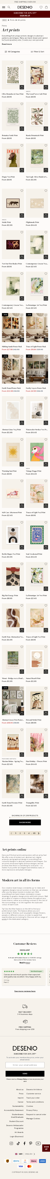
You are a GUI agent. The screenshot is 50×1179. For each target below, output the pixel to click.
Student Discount (16, 1121)
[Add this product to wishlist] (22, 62)
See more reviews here (25, 991)
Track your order (33, 1098)
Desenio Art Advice (34, 1090)
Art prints (21, 20)
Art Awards (19, 1132)
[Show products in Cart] (46, 7)
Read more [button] (7, 44)
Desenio (32, 1172)
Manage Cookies (33, 1119)
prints (4, 919)
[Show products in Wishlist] (41, 7)
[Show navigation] (3, 7)
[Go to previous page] (11, 833)
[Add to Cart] (22, 87)
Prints (12, 20)
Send (25, 1074)
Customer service (33, 1094)
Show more (25, 822)
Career (21, 1102)
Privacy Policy (22, 1079)
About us (20, 1090)
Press (21, 1094)
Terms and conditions (35, 1102)
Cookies (29, 1106)
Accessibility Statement (14, 1110)
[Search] (9, 7)
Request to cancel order (36, 1114)
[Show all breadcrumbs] (4, 20)
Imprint (21, 1098)
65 (34, 833)
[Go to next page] (39, 833)
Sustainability (18, 1106)
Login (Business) (17, 1137)
